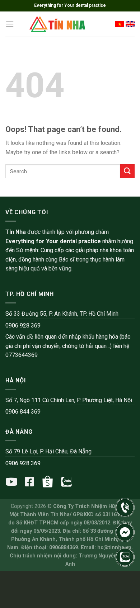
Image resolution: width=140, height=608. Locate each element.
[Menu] (9, 24)
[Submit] (127, 171)
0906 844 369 (23, 411)
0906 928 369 (23, 325)
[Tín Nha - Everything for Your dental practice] (58, 24)
